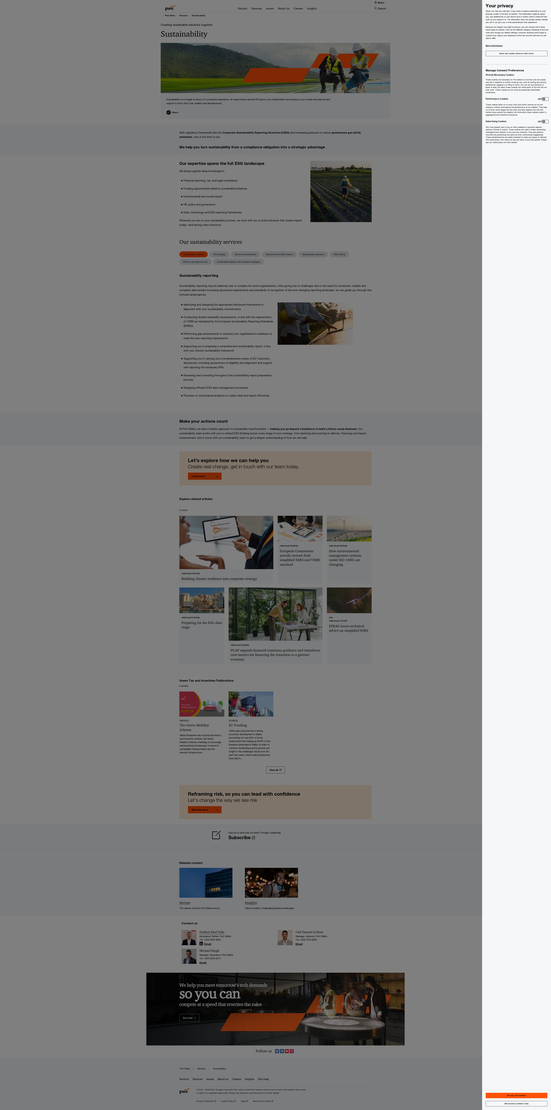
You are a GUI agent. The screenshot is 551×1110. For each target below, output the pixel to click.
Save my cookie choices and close (516, 53)
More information (494, 45)
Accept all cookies (516, 1095)
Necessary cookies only (516, 1104)
